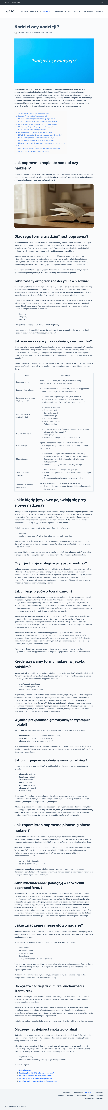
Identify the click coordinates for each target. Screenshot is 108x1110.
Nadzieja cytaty (25, 1070)
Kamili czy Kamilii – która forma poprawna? (36, 1073)
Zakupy (91, 1096)
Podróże (68, 11)
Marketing (59, 11)
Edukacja (47, 11)
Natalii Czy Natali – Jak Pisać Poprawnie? (35, 1078)
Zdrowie (100, 1096)
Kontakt (100, 1099)
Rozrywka (78, 11)
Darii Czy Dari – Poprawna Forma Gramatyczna (38, 1081)
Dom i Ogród (23, 11)
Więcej (98, 11)
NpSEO (7, 2)
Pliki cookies (89, 1099)
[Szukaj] (102, 2)
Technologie (88, 11)
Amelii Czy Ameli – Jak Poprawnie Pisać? (35, 1076)
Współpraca (16, 2)
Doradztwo (34, 11)
